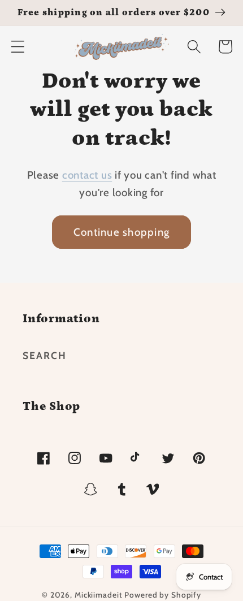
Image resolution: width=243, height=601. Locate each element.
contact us (87, 174)
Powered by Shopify (162, 594)
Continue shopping (121, 232)
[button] (17, 46)
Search (45, 355)
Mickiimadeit (99, 594)
